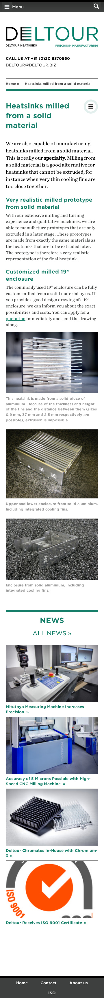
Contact (48, 983)
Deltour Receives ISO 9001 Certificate (44, 923)
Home (11, 84)
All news (49, 633)
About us (78, 983)
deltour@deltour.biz (31, 65)
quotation (15, 318)
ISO (52, 993)
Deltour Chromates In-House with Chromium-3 (52, 853)
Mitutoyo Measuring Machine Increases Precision (45, 709)
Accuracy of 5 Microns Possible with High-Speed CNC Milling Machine (48, 781)
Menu (18, 7)
